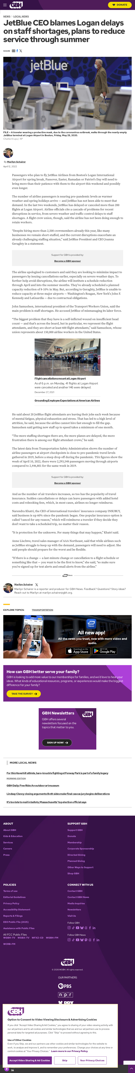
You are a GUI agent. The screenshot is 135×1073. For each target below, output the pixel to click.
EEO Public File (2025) (16, 922)
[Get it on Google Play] (104, 650)
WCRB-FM (9, 944)
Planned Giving (76, 861)
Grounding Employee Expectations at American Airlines (67, 400)
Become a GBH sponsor (67, 261)
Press (6, 855)
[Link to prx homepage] (66, 1003)
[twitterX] (36, 584)
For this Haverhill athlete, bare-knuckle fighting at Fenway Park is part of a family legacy (57, 773)
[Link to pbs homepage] (64, 986)
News (6, 16)
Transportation (42, 609)
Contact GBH (75, 891)
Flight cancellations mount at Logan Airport (60, 378)
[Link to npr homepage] (65, 994)
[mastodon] (86, 939)
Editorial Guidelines (14, 897)
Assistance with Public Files (18, 928)
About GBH (9, 830)
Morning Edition (16, 778)
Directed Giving (76, 855)
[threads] (86, 927)
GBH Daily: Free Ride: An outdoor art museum (33, 785)
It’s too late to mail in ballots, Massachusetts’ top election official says (46, 802)
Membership (75, 842)
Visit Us (72, 916)
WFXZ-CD (37, 937)
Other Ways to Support (80, 867)
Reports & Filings (13, 916)
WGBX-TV (23, 937)
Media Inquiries (76, 903)
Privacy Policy (11, 903)
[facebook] (90, 927)
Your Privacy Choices (92, 1060)
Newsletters (74, 909)
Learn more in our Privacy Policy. (69, 1051)
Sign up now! (55, 742)
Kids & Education (13, 836)
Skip (64, 1060)
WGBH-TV (9, 937)
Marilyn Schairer (16, 161)
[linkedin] (94, 927)
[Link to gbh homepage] (16, 4)
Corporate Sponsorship (81, 848)
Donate (122, 4)
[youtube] (77, 927)
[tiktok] (73, 927)
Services (8, 842)
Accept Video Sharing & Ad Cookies (29, 1060)
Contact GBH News (78, 897)
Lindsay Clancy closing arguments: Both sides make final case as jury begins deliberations (58, 794)
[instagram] (69, 927)
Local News (21, 16)
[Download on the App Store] (78, 650)
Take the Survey (22, 693)
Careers (7, 848)
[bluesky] (81, 927)
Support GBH (75, 830)
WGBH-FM (52, 937)
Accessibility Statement (16, 909)
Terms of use (10, 891)
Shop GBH (73, 873)
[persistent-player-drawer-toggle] (131, 1069)
